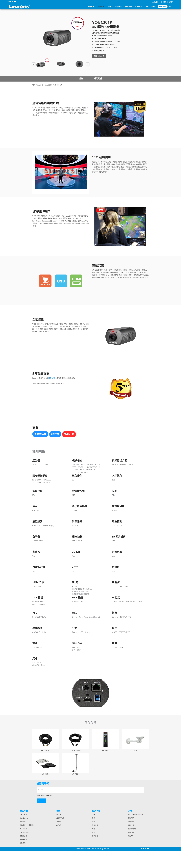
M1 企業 (58, 814)
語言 (171, 2)
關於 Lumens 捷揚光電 (135, 814)
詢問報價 (155, 2)
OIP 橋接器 (23, 814)
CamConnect (24, 818)
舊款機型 (23, 843)
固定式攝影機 (24, 832)
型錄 (93, 829)
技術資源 (95, 825)
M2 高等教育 (60, 818)
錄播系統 (23, 821)
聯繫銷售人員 (99, 56)
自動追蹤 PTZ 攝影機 (27, 825)
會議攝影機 (23, 836)
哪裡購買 (163, 2)
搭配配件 (98, 78)
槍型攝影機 (48, 85)
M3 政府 (58, 821)
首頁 (33, 85)
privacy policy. (47, 795)
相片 (93, 832)
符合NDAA (131, 836)
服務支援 (55, 434)
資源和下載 (69, 434)
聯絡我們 (131, 818)
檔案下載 (162, 6)
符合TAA (131, 832)
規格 (81, 78)
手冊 (93, 814)
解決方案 (90, 6)
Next (87, 64)
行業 (109, 6)
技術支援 (128, 6)
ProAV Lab (151, 6)
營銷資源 (95, 836)
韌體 (93, 821)
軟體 (93, 818)
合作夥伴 (118, 6)
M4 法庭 (58, 825)
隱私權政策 (132, 829)
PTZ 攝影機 (23, 829)
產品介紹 (101, 6)
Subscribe (41, 801)
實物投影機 (23, 839)
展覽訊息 (131, 821)
